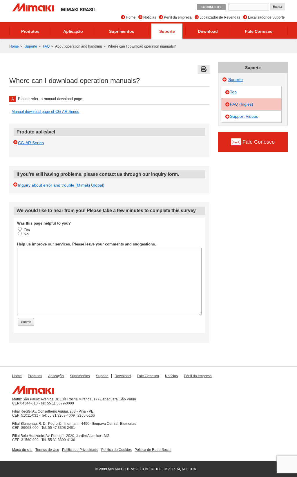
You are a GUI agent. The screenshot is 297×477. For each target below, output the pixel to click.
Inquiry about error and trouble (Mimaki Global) (61, 185)
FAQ (46, 46)
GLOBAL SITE (211, 7)
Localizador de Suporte (266, 17)
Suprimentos (121, 31)
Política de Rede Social (153, 450)
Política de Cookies (116, 450)
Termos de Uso (47, 450)
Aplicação (73, 31)
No (26, 234)
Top (233, 92)
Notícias (149, 17)
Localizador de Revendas (220, 17)
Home (130, 17)
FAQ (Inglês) (241, 104)
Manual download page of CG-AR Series (45, 111)
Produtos (30, 31)
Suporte (167, 31)
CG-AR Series (31, 142)
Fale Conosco (259, 31)
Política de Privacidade (80, 450)
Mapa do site (22, 450)
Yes (26, 229)
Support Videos (244, 116)
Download (208, 31)
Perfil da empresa (178, 17)
